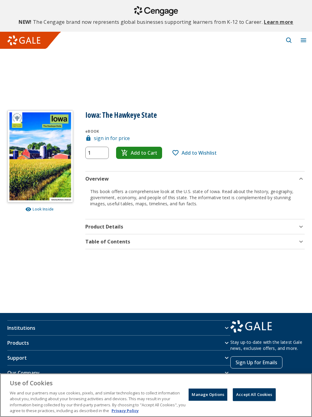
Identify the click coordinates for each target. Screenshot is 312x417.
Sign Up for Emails (256, 362)
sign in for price (112, 138)
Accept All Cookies (254, 394)
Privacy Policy (125, 410)
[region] (156, 395)
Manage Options (208, 394)
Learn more (278, 22)
